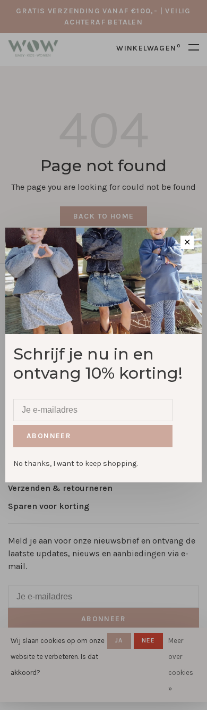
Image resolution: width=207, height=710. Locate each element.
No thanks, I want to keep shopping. (75, 463)
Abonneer (49, 435)
